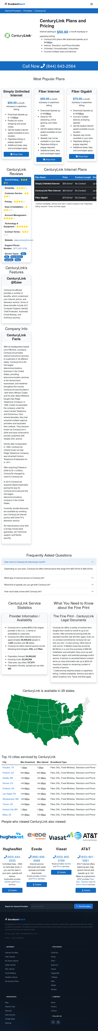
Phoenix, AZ (8, 772)
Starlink (54, 989)
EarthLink (54, 952)
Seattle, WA (8, 777)
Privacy (7, 938)
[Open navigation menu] (91, 4)
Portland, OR (8, 788)
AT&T (53, 960)
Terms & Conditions (18, 938)
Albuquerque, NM (11, 798)
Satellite (7, 881)
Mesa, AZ (7, 814)
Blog (6, 1002)
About (53, 1002)
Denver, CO (8, 783)
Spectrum (54, 965)
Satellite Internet (11, 977)
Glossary (8, 1010)
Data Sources (10, 1014)
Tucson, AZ (8, 804)
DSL (6, 257)
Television (9, 260)
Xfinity (53, 956)
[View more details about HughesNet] (12, 836)
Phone (17, 260)
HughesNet (55, 973)
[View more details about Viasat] (61, 836)
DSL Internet (9, 969)
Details (13, 890)
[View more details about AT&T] (86, 836)
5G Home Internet (85, 883)
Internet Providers (11, 952)
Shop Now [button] (18, 154)
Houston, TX (8, 767)
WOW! (53, 985)
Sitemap (8, 1023)
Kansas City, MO (10, 809)
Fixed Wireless (16, 257)
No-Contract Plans (12, 981)
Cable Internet (10, 965)
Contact (54, 1010)
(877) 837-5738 (20, 248)
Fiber (23, 254)
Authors (54, 1006)
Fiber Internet (10, 956)
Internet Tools (10, 1006)
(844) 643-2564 (49, 65)
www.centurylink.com (23, 240)
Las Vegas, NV (9, 793)
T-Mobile (54, 977)
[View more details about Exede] (36, 836)
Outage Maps (10, 1019)
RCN (52, 981)
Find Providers (85, 906)
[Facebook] (53, 1022)
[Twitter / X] (58, 1022)
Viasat (53, 969)
